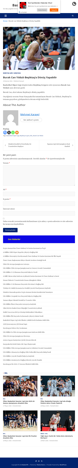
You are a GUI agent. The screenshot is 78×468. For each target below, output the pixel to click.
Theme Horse (41, 465)
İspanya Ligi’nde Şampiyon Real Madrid (58, 145)
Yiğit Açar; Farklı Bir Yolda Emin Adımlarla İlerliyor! (57, 437)
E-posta (7, 199)
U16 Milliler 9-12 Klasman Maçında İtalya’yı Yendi (20, 272)
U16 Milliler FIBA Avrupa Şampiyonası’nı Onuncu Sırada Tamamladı (27, 268)
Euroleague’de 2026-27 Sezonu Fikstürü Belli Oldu (20, 364)
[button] (74, 4)
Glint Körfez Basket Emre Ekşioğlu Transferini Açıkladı (22, 308)
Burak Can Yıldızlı (38, 136)
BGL (6, 373)
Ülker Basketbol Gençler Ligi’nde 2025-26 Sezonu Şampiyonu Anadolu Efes (19, 402)
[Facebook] (5, 132)
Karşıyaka (17, 73)
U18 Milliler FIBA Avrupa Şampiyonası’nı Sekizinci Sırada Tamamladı (27, 348)
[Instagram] (38, 461)
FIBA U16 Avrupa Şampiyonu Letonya (16, 264)
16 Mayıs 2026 (45, 406)
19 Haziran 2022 (7, 81)
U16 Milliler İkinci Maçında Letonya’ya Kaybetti (19, 304)
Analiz (42, 433)
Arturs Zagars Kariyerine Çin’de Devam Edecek (19, 340)
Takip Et (54, 10)
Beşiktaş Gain (8, 73)
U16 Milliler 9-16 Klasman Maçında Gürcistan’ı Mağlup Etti (23, 284)
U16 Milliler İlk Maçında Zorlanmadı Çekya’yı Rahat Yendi (23, 316)
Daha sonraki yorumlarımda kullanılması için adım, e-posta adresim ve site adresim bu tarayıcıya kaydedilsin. (38, 222)
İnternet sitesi (9, 209)
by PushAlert (24, 12)
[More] (17, 132)
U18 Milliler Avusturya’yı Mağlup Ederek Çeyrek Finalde (22, 360)
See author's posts (31, 120)
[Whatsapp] (13, 132)
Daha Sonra (42, 10)
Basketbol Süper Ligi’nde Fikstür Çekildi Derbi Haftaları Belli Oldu (26, 320)
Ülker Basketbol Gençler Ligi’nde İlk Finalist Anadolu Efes (20, 437)
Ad (5, 189)
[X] (9, 132)
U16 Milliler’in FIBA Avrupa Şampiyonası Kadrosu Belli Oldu (24, 332)
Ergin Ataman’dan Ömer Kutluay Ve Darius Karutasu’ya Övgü (24, 248)
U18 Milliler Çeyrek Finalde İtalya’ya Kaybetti (18, 356)
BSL (31, 136)
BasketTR (25, 465)
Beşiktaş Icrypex (25, 136)
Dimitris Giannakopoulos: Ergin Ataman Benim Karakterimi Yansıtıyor (28, 292)
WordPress (63, 465)
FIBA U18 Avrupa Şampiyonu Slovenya (16, 336)
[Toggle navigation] (5, 15)
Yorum (6, 163)
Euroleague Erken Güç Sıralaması (15, 328)
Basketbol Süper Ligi (12, 136)
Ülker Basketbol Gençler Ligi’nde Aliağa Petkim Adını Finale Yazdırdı (56, 402)
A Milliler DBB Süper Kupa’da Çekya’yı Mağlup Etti (20, 252)
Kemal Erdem (17, 406)
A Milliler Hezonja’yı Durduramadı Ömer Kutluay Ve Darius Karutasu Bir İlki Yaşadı (32, 256)
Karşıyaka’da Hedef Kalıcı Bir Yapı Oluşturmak (19, 344)
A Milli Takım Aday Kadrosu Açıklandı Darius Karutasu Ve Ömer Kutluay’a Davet (31, 276)
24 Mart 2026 (44, 441)
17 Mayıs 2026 (7, 406)
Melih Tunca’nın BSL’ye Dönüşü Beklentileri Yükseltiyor (22, 312)
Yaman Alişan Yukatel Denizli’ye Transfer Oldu (19, 300)
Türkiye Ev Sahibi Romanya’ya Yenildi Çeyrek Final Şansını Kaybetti (26, 288)
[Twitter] (41, 461)
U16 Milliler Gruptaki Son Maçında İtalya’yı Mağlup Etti (22, 296)
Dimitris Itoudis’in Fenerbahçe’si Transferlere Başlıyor (19, 145)
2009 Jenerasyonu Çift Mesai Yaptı (15, 324)
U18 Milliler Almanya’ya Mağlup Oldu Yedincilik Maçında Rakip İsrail (27, 352)
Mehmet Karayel (19, 81)
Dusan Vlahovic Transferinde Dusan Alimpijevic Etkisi (22, 280)
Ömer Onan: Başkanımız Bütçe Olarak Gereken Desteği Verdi (24, 260)
